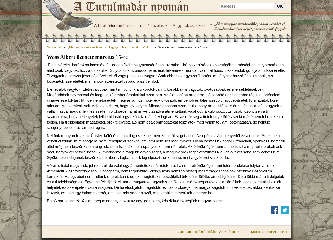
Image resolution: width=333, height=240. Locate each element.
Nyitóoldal (54, 47)
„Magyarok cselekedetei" (191, 25)
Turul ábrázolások (153, 25)
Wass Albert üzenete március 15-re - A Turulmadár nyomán (131, 7)
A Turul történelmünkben (114, 25)
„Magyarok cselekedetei (85, 47)
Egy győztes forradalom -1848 (130, 47)
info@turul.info (277, 232)
